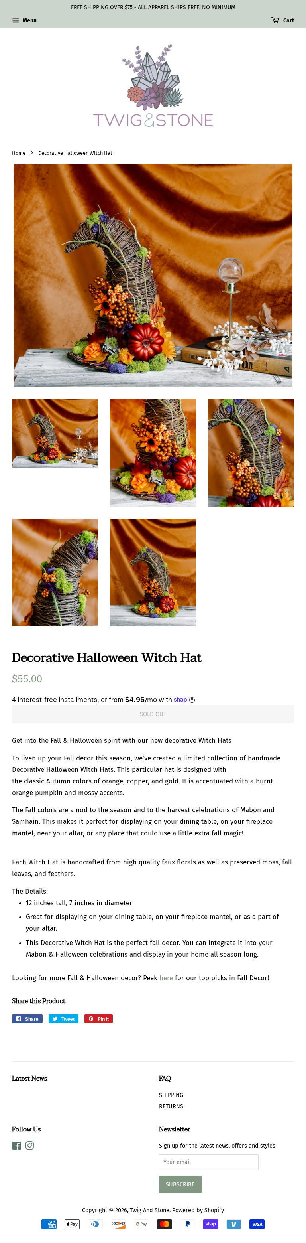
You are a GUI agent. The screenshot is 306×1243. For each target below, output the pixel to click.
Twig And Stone (149, 1210)
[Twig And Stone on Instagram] (29, 1147)
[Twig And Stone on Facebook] (16, 1147)
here (166, 978)
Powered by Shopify (198, 1210)
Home (19, 153)
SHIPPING (171, 1095)
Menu (29, 20)
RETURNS (171, 1106)
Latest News (29, 1078)
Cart (288, 20)
